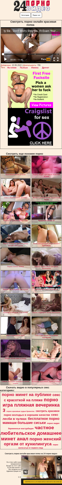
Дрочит (45, 68)
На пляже (11, 68)
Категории (25, 15)
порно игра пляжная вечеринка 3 (31, 405)
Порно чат (36, 15)
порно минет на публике (26, 394)
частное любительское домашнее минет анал (31, 433)
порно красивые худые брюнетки (20, 411)
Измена (34, 68)
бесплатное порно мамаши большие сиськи (31, 421)
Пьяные (24, 68)
